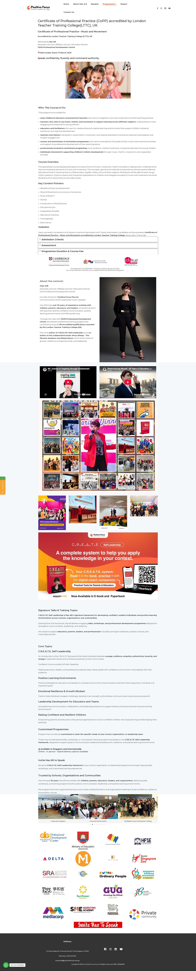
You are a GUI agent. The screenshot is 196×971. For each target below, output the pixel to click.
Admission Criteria (53, 239)
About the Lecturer (51, 281)
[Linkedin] (165, 8)
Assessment (49, 245)
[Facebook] (157, 8)
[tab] (98, 240)
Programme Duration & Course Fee (63, 251)
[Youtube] (169, 8)
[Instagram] (161, 8)
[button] (90, 824)
